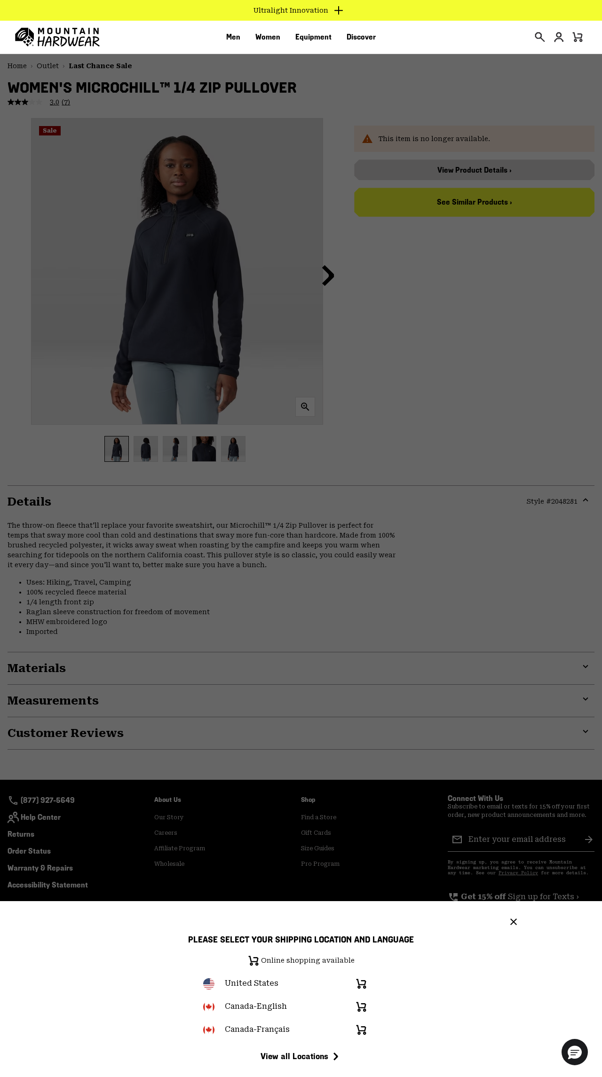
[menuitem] (233, 37)
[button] (575, 1052)
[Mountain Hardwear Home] (57, 37)
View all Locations (294, 1056)
